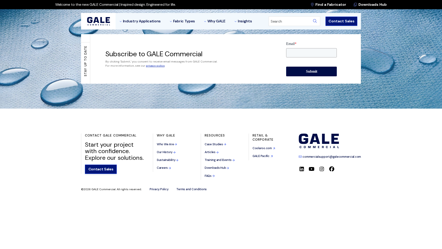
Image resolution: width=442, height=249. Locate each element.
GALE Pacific (262, 156)
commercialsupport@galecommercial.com (331, 157)
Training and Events (218, 160)
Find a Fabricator (330, 4)
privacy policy (155, 66)
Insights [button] (245, 21)
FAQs (208, 176)
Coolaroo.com (263, 148)
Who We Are (165, 144)
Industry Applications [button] (142, 21)
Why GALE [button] (216, 21)
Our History (165, 152)
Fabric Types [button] (184, 21)
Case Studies (214, 144)
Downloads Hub (372, 4)
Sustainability (166, 160)
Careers (163, 168)
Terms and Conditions (191, 189)
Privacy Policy (159, 189)
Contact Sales (342, 21)
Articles (210, 152)
